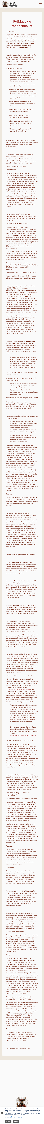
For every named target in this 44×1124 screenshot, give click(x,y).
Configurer (21, 1117)
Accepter (8, 1121)
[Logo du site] (10, 4)
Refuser (16, 1121)
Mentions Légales (10, 1117)
